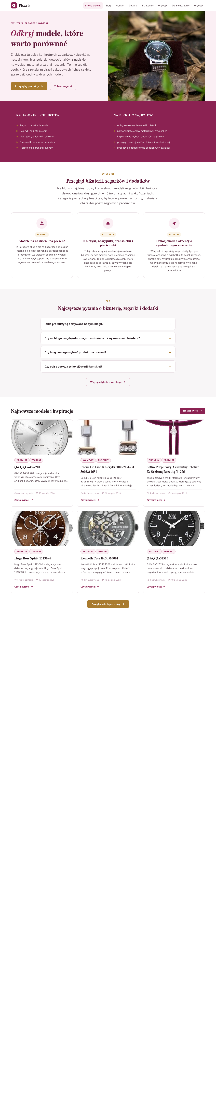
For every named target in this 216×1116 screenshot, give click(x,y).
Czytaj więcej (21, 500)
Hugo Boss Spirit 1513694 (32, 558)
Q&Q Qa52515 (157, 558)
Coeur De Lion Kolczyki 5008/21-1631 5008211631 (107, 469)
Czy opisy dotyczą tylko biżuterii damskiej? (73, 366)
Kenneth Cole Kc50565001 (99, 558)
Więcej (162, 5)
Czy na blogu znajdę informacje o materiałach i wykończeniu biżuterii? (92, 338)
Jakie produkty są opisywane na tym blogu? (74, 324)
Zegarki (133, 5)
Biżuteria (147, 5)
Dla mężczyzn (180, 5)
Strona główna (93, 5)
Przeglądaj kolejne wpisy (105, 604)
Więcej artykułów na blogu (106, 382)
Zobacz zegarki (63, 86)
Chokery (154, 460)
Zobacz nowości (190, 410)
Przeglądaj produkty (27, 86)
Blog (108, 5)
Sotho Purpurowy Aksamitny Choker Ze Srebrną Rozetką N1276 (173, 469)
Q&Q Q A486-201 (27, 467)
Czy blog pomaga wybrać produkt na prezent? (75, 352)
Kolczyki (88, 460)
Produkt (119, 5)
